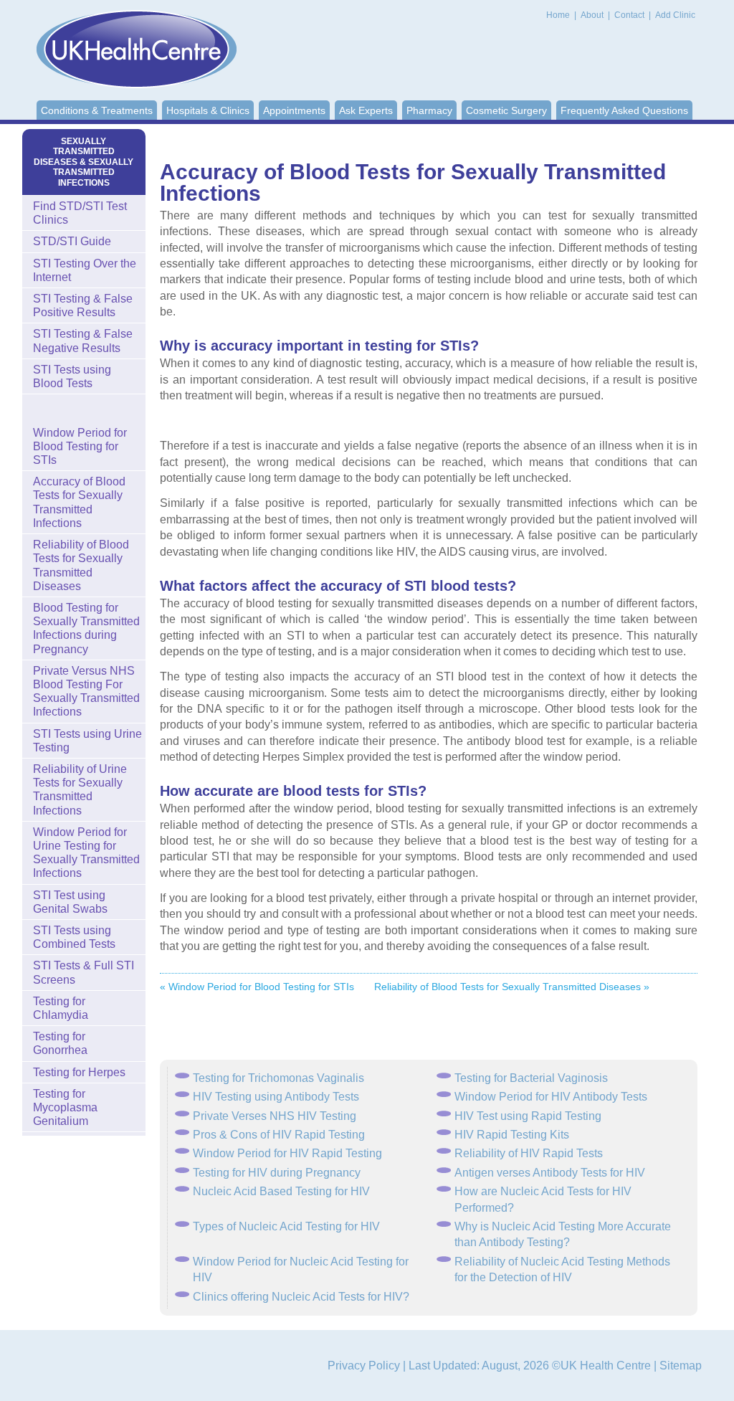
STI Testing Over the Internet (84, 270)
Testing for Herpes (79, 1072)
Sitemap (680, 1365)
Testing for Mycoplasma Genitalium (65, 1107)
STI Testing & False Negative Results (83, 340)
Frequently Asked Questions (624, 110)
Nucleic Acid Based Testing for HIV (281, 1191)
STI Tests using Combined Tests (74, 937)
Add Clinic (675, 15)
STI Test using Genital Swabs (70, 902)
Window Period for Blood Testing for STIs (80, 446)
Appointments (294, 110)
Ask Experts (366, 110)
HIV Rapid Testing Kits (511, 1135)
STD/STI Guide (72, 241)
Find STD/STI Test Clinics (80, 213)
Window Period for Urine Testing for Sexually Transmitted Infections (86, 853)
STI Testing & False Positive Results (83, 305)
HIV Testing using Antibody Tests (276, 1097)
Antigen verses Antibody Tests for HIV (549, 1173)
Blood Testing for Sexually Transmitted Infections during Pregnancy (86, 628)
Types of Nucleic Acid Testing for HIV (286, 1226)
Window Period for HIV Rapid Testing (287, 1153)
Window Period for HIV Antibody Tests (550, 1097)
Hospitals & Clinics (207, 110)
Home (558, 15)
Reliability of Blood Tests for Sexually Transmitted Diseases (81, 565)
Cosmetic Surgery (506, 110)
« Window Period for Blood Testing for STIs (257, 986)
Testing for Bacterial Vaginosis (531, 1078)
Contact (630, 15)
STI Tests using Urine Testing (87, 741)
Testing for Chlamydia (60, 1008)
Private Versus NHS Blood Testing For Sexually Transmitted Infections (86, 691)
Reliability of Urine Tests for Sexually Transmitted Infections (80, 790)
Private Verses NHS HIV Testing (274, 1116)
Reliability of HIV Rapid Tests (528, 1153)
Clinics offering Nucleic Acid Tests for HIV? (301, 1297)
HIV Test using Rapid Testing (527, 1116)
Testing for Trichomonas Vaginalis (278, 1078)
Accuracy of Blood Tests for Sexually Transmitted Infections (79, 502)
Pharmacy (429, 110)
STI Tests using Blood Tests (72, 376)
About (593, 15)
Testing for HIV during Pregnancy (277, 1173)
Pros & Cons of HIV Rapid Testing (279, 1135)
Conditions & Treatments (97, 110)
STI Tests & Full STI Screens (83, 972)
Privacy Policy (364, 1365)
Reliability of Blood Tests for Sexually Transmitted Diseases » (511, 986)
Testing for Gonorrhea (60, 1043)
